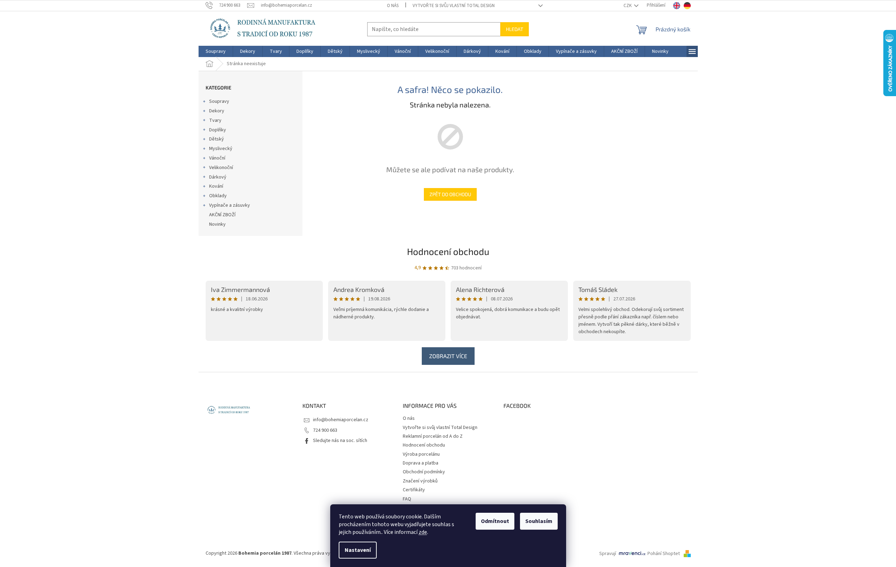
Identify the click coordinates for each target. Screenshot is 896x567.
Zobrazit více (448, 356)
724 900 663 (325, 430)
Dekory (216, 110)
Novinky (217, 224)
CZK (628, 5)
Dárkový (217, 177)
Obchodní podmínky (424, 471)
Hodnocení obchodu (448, 251)
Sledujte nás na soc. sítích (340, 440)
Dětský (216, 139)
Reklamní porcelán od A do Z (433, 436)
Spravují (607, 553)
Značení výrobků (420, 481)
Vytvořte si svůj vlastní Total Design (454, 5)
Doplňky (217, 129)
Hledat (514, 29)
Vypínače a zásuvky (229, 205)
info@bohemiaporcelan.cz (340, 419)
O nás (393, 5)
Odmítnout (495, 521)
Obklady (218, 195)
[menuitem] (216, 51)
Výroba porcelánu (421, 454)
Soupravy (219, 101)
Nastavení (358, 550)
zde (423, 532)
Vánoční (217, 158)
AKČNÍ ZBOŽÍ (222, 214)
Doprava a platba (420, 463)
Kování (216, 186)
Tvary (215, 120)
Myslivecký (220, 148)
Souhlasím (538, 521)
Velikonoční (221, 167)
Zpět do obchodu (450, 194)
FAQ (407, 499)
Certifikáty (414, 489)
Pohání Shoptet (664, 553)
